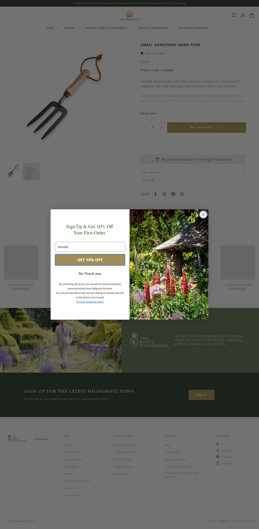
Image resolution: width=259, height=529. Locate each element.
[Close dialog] (203, 214)
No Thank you (90, 273)
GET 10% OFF (90, 259)
